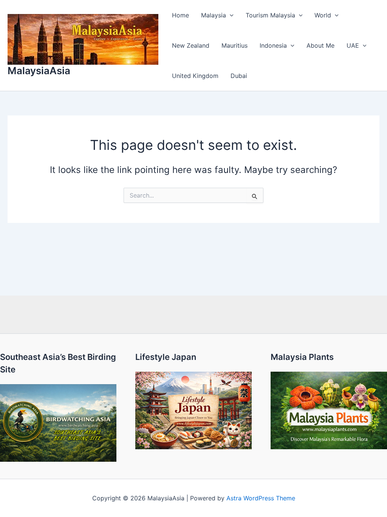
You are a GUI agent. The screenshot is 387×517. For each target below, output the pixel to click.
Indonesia (273, 45)
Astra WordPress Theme (260, 498)
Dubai (239, 75)
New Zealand (190, 45)
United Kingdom (195, 75)
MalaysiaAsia (39, 70)
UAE (353, 45)
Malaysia (213, 15)
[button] (230, 15)
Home (180, 15)
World (322, 15)
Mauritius (234, 45)
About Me (320, 45)
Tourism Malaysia (270, 15)
